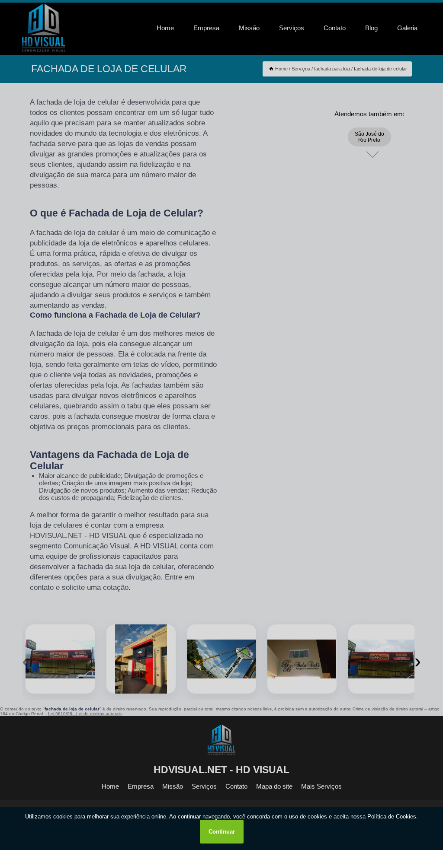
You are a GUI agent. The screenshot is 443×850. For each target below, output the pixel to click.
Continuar (222, 831)
